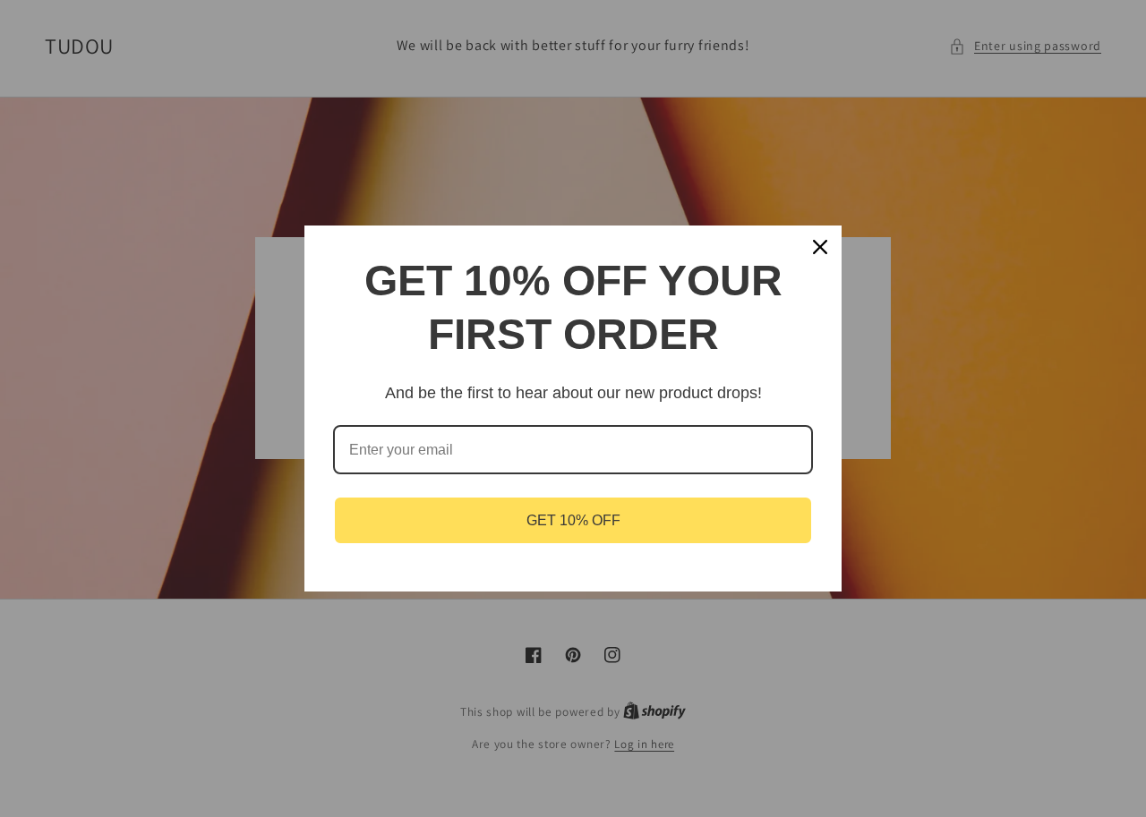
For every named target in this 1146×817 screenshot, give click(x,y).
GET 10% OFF (573, 520)
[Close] (820, 247)
